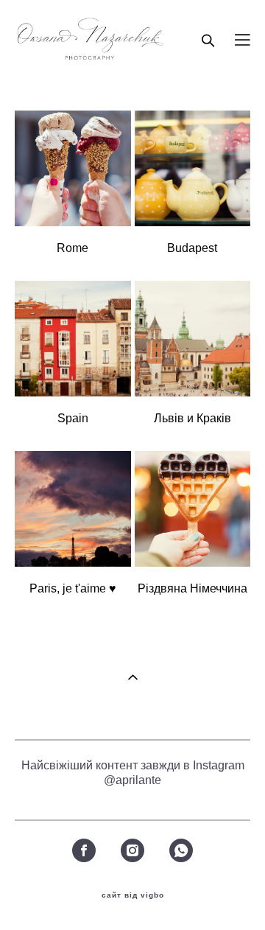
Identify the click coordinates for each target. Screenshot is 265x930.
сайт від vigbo (133, 895)
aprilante (138, 780)
